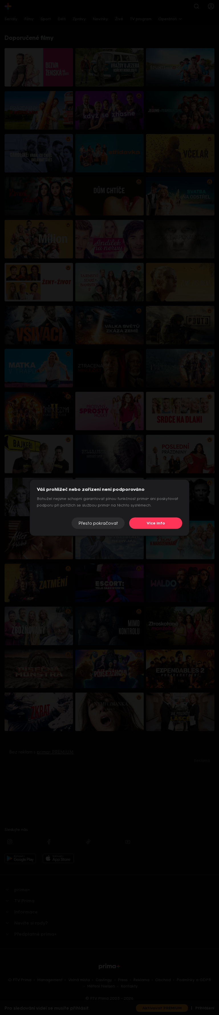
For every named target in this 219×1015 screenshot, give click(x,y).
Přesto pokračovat (98, 523)
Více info (156, 523)
